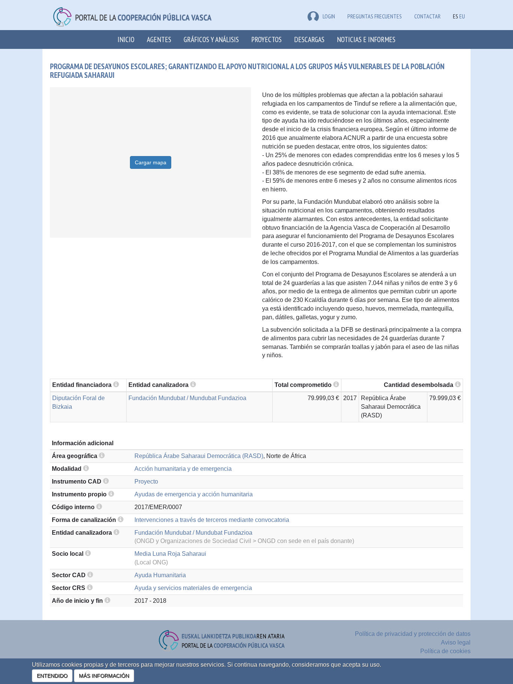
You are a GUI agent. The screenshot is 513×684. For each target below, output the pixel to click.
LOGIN (329, 16)
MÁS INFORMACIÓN (104, 676)
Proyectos (266, 39)
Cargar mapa (150, 162)
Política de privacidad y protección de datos (413, 634)
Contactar (427, 16)
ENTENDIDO (52, 676)
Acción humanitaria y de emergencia (183, 469)
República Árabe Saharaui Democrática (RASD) (198, 456)
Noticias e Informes (366, 39)
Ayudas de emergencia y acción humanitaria (193, 494)
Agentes (159, 39)
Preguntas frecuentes (374, 16)
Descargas (309, 39)
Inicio (126, 39)
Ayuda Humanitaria (160, 575)
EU (462, 16)
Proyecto (146, 481)
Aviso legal (456, 642)
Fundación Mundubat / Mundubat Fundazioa (187, 398)
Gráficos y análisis (211, 39)
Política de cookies (445, 651)
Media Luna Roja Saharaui (170, 554)
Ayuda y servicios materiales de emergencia (193, 588)
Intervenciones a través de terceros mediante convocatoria (211, 520)
